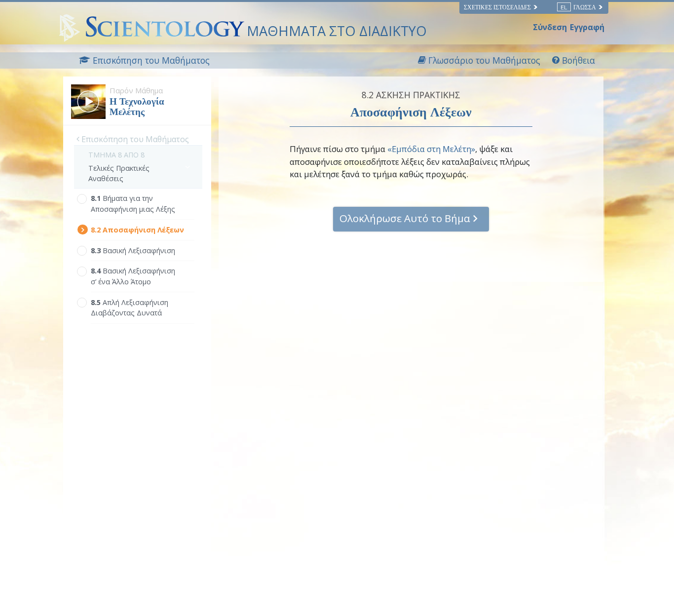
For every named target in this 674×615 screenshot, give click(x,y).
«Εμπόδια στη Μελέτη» (431, 148)
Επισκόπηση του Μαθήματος (134, 139)
